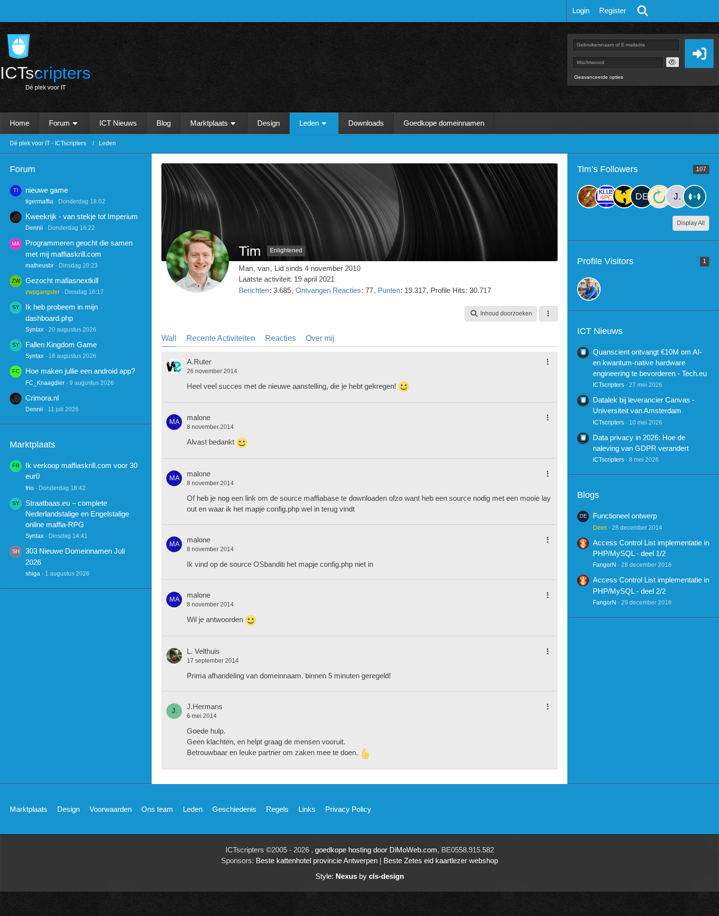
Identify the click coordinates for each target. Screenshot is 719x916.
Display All (691, 223)
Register (612, 10)
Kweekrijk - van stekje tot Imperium (81, 216)
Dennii (34, 227)
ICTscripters (608, 384)
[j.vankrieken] (677, 196)
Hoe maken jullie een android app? (80, 371)
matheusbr (39, 265)
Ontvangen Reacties (328, 290)
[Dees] (641, 196)
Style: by (359, 876)
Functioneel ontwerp (625, 516)
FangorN (604, 564)
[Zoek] (642, 11)
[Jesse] (606, 196)
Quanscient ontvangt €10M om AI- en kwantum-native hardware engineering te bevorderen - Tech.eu (650, 363)
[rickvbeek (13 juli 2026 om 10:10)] (589, 289)
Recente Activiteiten (220, 338)
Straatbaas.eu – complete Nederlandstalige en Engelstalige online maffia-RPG (77, 514)
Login (580, 10)
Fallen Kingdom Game (61, 344)
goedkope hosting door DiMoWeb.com (376, 850)
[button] (501, 314)
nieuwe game (46, 190)
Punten (389, 290)
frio (29, 488)
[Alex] (624, 196)
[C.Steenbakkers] (659, 196)
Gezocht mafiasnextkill (61, 280)
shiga (32, 573)
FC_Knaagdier (45, 383)
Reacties (280, 338)
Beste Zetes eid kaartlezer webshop (440, 860)
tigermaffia (39, 201)
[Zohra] (589, 196)
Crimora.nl (42, 398)
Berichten (254, 290)
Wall (169, 338)
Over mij (320, 338)
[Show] (672, 62)
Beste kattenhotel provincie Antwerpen (317, 860)
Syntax (34, 329)
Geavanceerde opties (598, 77)
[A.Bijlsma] (694, 196)
